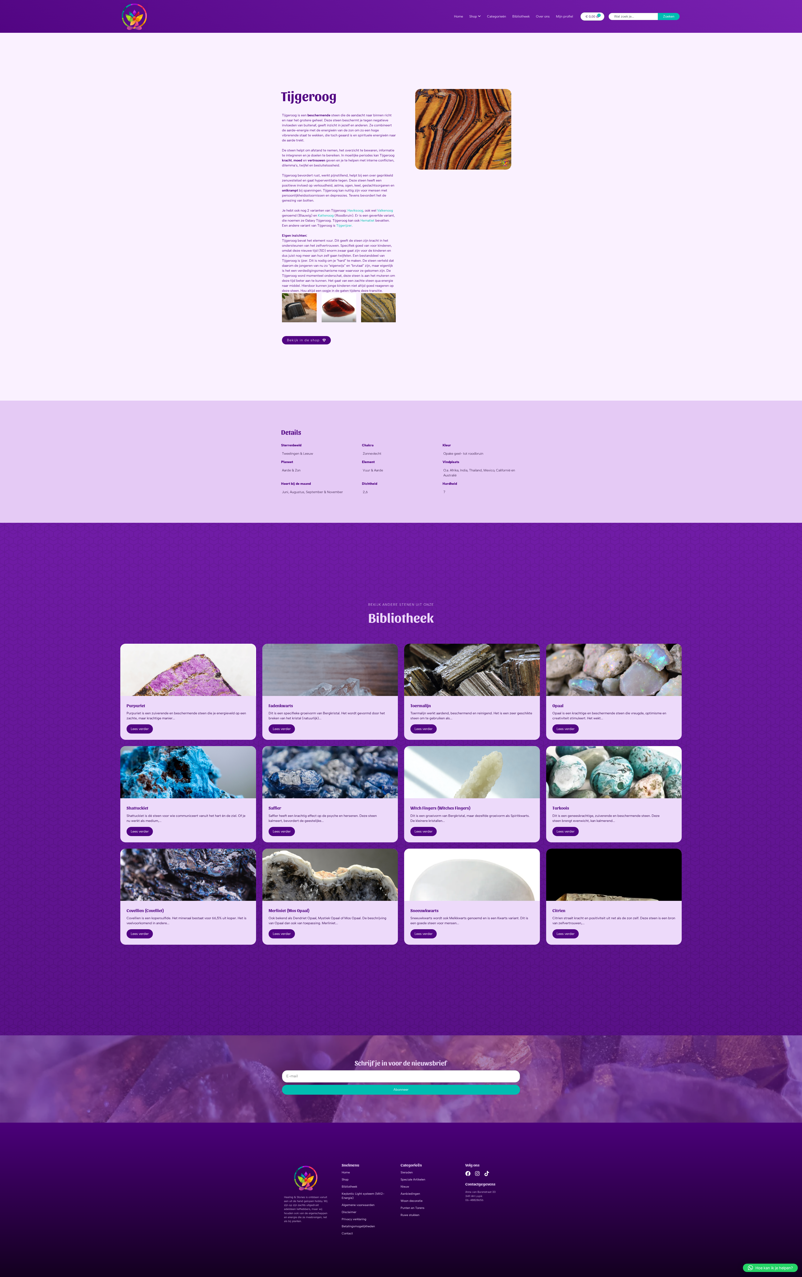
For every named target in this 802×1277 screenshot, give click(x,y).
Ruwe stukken (410, 1215)
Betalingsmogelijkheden (358, 1226)
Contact (347, 1233)
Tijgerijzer (344, 225)
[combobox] (633, 16)
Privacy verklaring (354, 1219)
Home (346, 1172)
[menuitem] (475, 16)
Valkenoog (385, 210)
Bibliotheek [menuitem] (521, 16)
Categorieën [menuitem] (496, 16)
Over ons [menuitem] (543, 16)
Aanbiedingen (410, 1194)
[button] (770, 1268)
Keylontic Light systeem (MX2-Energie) (363, 1196)
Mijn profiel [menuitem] (564, 16)
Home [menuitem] (458, 16)
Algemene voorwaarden (358, 1205)
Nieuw (405, 1186)
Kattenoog (326, 215)
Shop (345, 1179)
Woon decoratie (412, 1201)
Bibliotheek (349, 1186)
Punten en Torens (412, 1208)
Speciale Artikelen (413, 1179)
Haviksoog (355, 210)
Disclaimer (349, 1212)
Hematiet (367, 220)
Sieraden (407, 1172)
